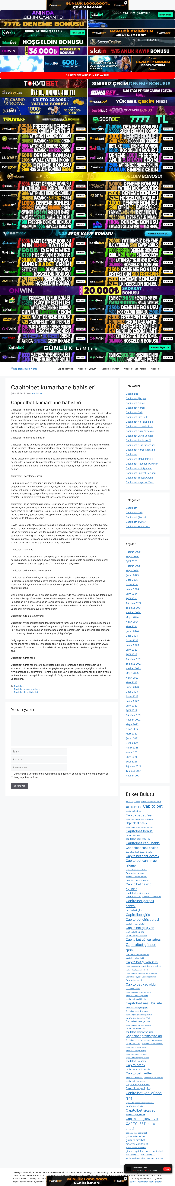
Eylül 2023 (131, 654)
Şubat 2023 (132, 687)
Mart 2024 (131, 626)
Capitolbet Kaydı (149, 977)
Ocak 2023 (132, 691)
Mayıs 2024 (132, 617)
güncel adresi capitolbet (136, 1148)
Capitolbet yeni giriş (138, 1088)
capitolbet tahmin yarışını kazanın (137, 1058)
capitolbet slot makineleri (152, 1044)
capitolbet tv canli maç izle (138, 1069)
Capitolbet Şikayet (87, 368)
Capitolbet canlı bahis (143, 843)
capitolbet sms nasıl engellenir (136, 1047)
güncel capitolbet (135, 1151)
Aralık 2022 (132, 696)
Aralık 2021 (132, 747)
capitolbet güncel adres (136, 935)
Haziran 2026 (133, 551)
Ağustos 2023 (133, 659)
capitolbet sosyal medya (136, 1051)
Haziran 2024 (133, 612)
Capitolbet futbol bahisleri (26, 692)
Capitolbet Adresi (135, 407)
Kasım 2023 (132, 645)
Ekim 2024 (131, 593)
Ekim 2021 (131, 757)
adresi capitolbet (133, 802)
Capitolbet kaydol (133, 977)
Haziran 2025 (133, 565)
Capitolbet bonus (139, 831)
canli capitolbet (134, 807)
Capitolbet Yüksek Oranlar (140, 477)
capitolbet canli (133, 835)
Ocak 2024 (132, 635)
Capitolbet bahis (136, 823)
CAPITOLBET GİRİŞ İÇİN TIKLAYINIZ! (87, 75)
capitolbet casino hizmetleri (137, 880)
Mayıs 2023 (132, 673)
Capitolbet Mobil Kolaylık (139, 459)
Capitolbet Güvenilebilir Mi (137, 954)
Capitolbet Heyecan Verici (140, 482)
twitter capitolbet (148, 1155)
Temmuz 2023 (134, 663)
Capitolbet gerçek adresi (140, 903)
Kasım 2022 (132, 701)
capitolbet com (133, 896)
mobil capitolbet (132, 1155)
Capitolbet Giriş (65, 368)
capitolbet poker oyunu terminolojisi (138, 1025)
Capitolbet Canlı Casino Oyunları (139, 852)
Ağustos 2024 (133, 603)
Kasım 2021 (132, 752)
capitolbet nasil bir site (136, 999)
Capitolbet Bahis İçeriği (138, 440)
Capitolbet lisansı (133, 989)
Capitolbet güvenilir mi (142, 962)
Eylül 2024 (131, 598)
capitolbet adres (133, 811)
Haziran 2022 (133, 719)
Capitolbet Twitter (110, 368)
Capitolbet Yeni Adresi (135, 368)
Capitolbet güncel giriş (141, 947)
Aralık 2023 (132, 640)
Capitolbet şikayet (140, 1110)
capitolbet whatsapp (134, 1078)
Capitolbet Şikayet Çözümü (141, 473)
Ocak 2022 (132, 743)
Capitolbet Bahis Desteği (139, 435)
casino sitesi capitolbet (136, 1133)
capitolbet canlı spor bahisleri (136, 870)
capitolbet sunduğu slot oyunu (136, 1054)
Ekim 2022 (131, 705)
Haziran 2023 (133, 668)
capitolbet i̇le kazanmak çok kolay (137, 970)
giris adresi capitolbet (135, 1136)
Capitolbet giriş (138, 915)
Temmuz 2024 (134, 607)
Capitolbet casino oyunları (138, 886)
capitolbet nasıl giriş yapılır (137, 1008)
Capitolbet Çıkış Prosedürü (140, 445)
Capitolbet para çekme (138, 1021)
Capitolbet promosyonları (144, 1036)
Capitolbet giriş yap (140, 928)
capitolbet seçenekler (155, 1040)
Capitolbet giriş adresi (142, 920)
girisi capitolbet (135, 1140)
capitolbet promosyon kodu (140, 1032)
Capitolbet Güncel (135, 403)
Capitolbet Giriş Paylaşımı (140, 431)
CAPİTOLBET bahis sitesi (140, 1126)
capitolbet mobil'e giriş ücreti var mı (138, 992)
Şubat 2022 (132, 738)
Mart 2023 (131, 682)
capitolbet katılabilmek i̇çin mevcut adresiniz (141, 973)
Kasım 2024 (132, 589)
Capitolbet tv (135, 1065)
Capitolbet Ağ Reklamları (139, 421)
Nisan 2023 (132, 677)
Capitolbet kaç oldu (141, 984)
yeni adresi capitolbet (135, 1158)
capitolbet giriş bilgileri (135, 924)
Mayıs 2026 (132, 556)
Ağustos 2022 (133, 715)
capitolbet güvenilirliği (135, 958)
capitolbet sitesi (133, 1043)
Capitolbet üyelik (134, 1106)
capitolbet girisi (134, 910)
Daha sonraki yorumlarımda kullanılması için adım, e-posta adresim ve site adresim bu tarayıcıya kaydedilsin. (61, 775)
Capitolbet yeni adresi (138, 1084)
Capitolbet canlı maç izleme (141, 863)
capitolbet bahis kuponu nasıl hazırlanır (139, 827)
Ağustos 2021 (133, 766)
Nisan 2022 (132, 729)
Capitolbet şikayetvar (142, 1119)
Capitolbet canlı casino (142, 848)
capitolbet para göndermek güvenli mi (139, 1015)
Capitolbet (156, 368)
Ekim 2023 (131, 649)
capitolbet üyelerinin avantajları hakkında (140, 1103)
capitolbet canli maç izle (138, 839)
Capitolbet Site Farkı (137, 417)
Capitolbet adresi (139, 815)
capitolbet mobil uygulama (137, 996)
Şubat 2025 (132, 575)
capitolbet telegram (136, 1061)
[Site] (43, 128)
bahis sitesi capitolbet (151, 801)
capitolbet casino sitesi (137, 893)
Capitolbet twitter (139, 1073)
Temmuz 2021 (133, 771)
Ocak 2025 (132, 579)
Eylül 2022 (131, 710)
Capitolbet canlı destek (142, 856)
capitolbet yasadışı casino (153, 1078)
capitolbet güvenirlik (133, 966)
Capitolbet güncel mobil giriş (27, 689)
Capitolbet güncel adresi (143, 940)
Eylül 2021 (131, 761)
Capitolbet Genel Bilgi (151, 897)
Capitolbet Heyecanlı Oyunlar (142, 463)
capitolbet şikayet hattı (135, 1115)
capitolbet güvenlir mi (151, 966)
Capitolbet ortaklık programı (137, 1011)
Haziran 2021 (133, 775)
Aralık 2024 (132, 584)
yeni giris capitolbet (155, 1158)
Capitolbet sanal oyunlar (136, 1040)
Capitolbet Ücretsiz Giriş (139, 426)
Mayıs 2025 (132, 570)
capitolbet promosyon (136, 1028)
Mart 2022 (131, 733)
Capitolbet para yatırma (138, 1018)
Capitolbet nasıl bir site (144, 1003)
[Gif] (87, 176)
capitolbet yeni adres (135, 1081)
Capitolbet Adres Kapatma (140, 449)
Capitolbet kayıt (134, 980)
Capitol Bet (132, 393)
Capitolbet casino (135, 873)
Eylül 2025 (131, 561)
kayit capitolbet (154, 1151)
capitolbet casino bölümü (136, 877)
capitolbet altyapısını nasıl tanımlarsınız (140, 819)
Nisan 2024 (132, 621)
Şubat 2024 (132, 631)
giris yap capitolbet (137, 1143)
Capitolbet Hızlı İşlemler (139, 468)
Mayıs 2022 (132, 724)
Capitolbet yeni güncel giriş (144, 1095)
